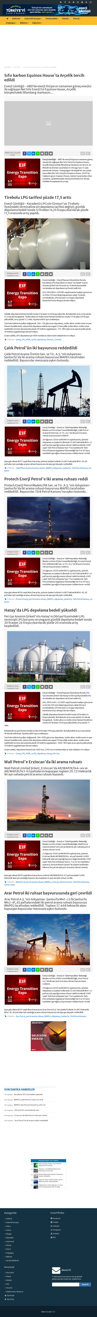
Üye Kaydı (10, 1295)
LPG (23, 339)
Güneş (8, 1230)
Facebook (56, 1218)
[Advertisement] (48, 43)
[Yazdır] (46, 153)
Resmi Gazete (66, 882)
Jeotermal (10, 1242)
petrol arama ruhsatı (36, 468)
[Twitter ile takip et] (69, 2)
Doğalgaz (10, 23)
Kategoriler (10, 1213)
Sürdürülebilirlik (12, 1261)
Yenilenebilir (51, 18)
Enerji (18, 753)
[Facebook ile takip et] (65, 2)
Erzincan (55, 882)
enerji (18, 339)
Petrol (76, 18)
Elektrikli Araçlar (33, 18)
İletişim (9, 1280)
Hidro (8, 1226)
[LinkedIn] (33, 153)
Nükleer (24, 23)
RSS (54, 1238)
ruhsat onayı (9, 885)
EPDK (28, 339)
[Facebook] (24, 153)
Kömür (65, 18)
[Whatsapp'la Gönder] (38, 153)
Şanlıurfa (67, 468)
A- (88, 153)
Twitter (56, 1222)
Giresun (50, 339)
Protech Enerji (22, 599)
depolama (41, 339)
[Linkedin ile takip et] (73, 2)
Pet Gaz (56, 753)
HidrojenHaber (44, 1161)
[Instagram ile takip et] (78, 2)
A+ (82, 153)
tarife (33, 339)
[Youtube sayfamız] (82, 2)
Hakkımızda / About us (14, 1292)
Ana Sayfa (10, 1273)
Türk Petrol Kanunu (79, 468)
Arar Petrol (20, 1016)
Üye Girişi (10, 1299)
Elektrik (16, 18)
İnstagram (57, 1230)
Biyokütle (9, 1238)
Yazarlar (9, 1288)
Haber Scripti (46, 1312)
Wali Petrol (20, 882)
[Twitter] (29, 153)
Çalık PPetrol (21, 468)
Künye (8, 1276)
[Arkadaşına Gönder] (42, 153)
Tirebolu (57, 339)
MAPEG (49, 468)
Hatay (49, 753)
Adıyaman (57, 468)
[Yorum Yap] (51, 153)
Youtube (56, 1234)
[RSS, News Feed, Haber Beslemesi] (86, 2)
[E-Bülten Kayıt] (90, 2)
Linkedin (56, 1226)
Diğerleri (36, 23)
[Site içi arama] (61, 2)
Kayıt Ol (85, 1284)
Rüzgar (9, 1234)
